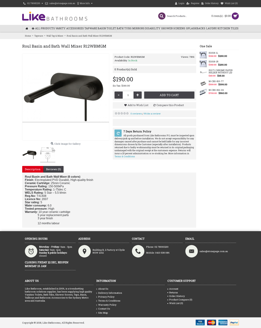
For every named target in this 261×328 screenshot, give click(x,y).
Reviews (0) (53, 169)
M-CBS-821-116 (216, 90)
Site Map (103, 312)
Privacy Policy (106, 296)
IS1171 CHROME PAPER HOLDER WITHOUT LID (221, 71)
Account (173, 288)
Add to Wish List (138, 105)
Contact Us (104, 308)
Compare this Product (170, 105)
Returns (173, 292)
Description (33, 169)
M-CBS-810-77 (216, 81)
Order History (177, 296)
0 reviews (136, 113)
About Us (103, 288)
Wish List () (176, 303)
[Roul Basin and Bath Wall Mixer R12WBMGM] (65, 97)
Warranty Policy (107, 304)
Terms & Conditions (125, 156)
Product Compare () (180, 299)
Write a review (152, 113)
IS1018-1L (213, 53)
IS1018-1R (213, 61)
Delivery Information (110, 292)
